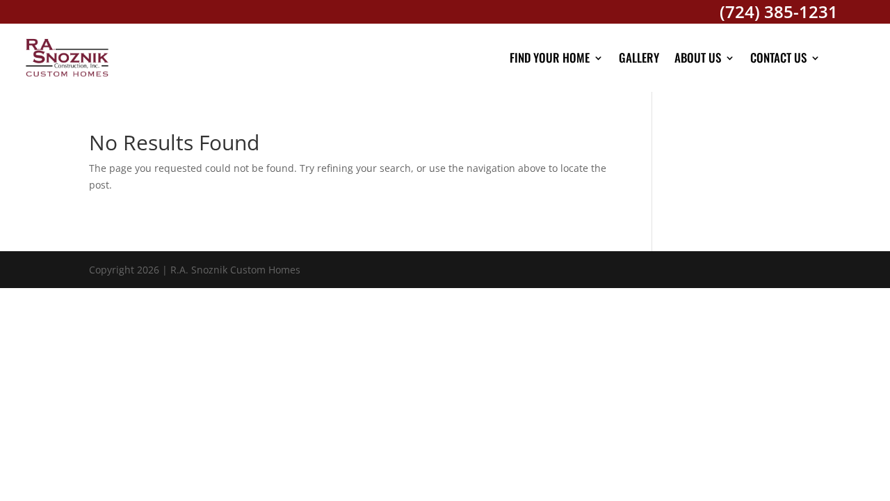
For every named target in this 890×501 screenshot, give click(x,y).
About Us (697, 57)
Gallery (639, 57)
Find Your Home (550, 57)
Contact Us (778, 57)
